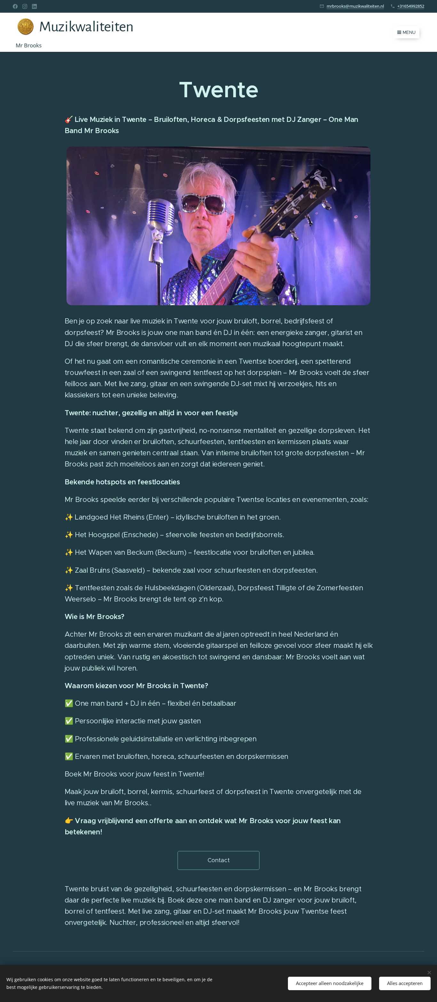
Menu (409, 32)
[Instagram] (25, 6)
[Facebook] (15, 6)
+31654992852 (410, 6)
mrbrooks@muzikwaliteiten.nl (355, 6)
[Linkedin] (34, 6)
